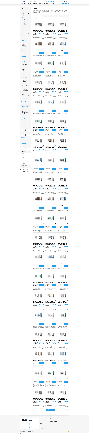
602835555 (31, 427)
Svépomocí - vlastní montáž (25, 96)
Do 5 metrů (24, 46)
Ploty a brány (23, 153)
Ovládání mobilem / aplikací (25, 109)
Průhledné (24, 81)
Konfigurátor (41, 427)
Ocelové (24, 22)
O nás (41, 426)
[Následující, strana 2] (65, 410)
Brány (23, 156)
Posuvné (23, 28)
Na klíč (23, 94)
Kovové (23, 23)
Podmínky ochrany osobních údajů (43, 423)
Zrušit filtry (26, 148)
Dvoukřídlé (24, 38)
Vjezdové (24, 59)
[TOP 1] (22, 130)
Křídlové (23, 29)
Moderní (23, 69)
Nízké (23, 43)
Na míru (23, 42)
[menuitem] (23, 3)
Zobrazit (41, 33)
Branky (23, 157)
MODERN (23, 124)
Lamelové (23, 71)
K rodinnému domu (25, 64)
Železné (23, 24)
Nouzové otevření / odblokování (26, 115)
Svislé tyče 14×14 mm (25, 146)
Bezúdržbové (24, 85)
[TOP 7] (29, 130)
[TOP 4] (25, 130)
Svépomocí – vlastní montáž (25, 98)
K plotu (23, 63)
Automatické (24, 54)
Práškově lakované (25, 89)
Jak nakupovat (42, 420)
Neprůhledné (24, 79)
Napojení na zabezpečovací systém (25, 113)
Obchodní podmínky (42, 421)
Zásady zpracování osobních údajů (43, 428)
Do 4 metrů (24, 45)
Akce (23, 17)
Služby (23, 167)
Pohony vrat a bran (24, 165)
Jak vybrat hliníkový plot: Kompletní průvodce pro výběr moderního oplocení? (53, 421)
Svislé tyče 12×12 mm (25, 145)
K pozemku (24, 65)
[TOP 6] (27, 130)
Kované (23, 70)
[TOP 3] (23, 130)
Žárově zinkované (25, 90)
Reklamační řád (42, 424)
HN (23, 123)
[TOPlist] (21, 433)
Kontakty (41, 419)
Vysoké (23, 44)
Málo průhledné (24, 80)
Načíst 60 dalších (50, 409)
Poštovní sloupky (25, 158)
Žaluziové (23, 72)
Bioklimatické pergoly (25, 163)
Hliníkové (23, 21)
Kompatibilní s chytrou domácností (24, 111)
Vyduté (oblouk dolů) (25, 141)
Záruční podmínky (42, 425)
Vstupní (23, 58)
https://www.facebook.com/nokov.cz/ (34, 424)
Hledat (39, 1)
